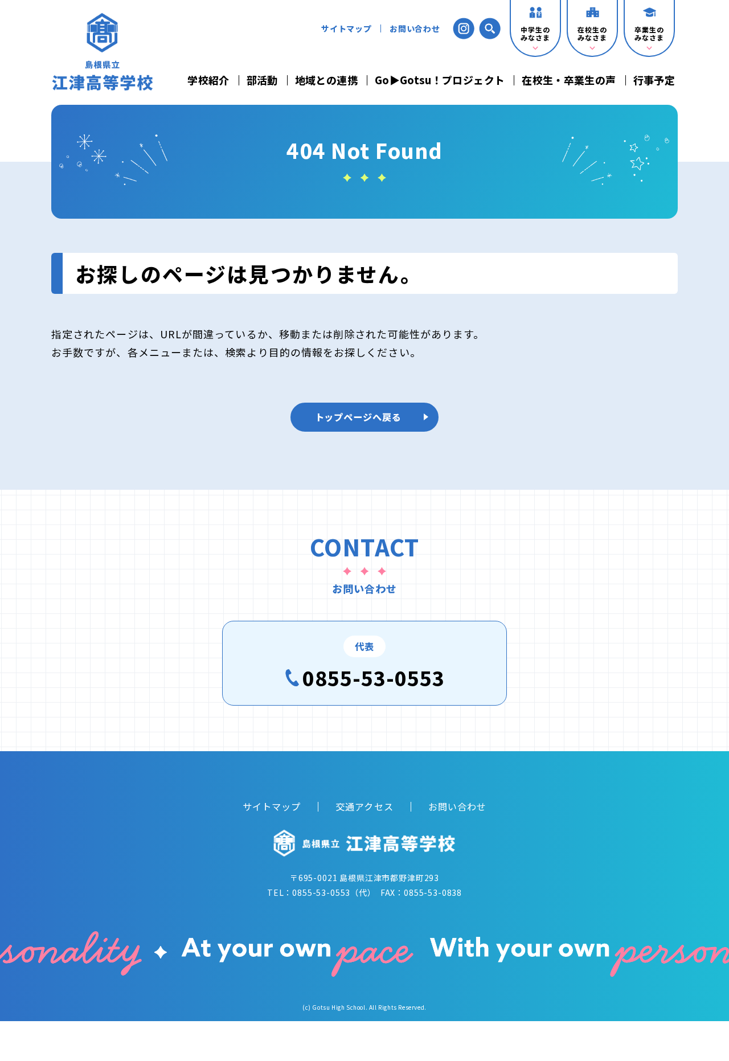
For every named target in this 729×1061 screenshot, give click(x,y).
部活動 (262, 80)
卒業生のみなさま (649, 33)
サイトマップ (346, 28)
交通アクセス (364, 806)
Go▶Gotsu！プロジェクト (440, 80)
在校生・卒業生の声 (569, 80)
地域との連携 (326, 80)
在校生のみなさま (592, 33)
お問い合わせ (415, 28)
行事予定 (654, 80)
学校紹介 (208, 80)
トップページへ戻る (358, 417)
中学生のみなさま (535, 33)
